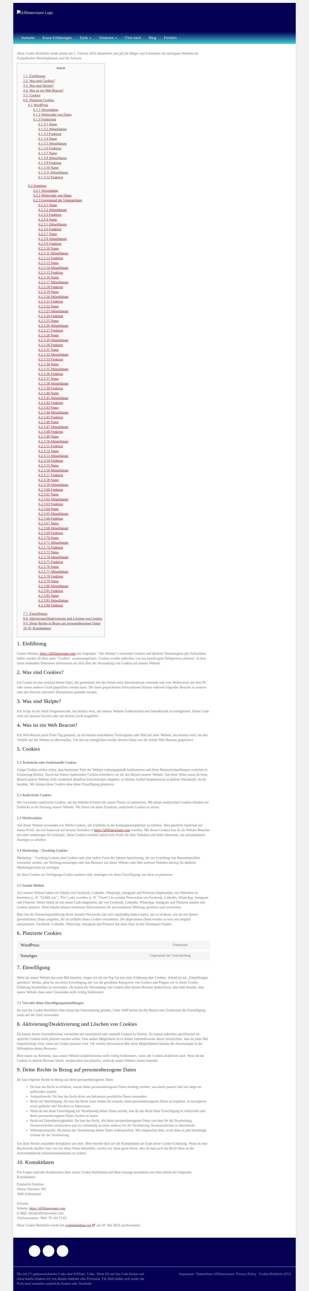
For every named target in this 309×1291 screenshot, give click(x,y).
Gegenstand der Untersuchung (57, 200)
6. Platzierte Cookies (38, 100)
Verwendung (45, 110)
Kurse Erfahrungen (57, 38)
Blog (152, 38)
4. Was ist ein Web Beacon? (43, 90)
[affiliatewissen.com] (60, 17)
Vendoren (107, 38)
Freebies (170, 38)
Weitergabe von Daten (52, 114)
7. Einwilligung (35, 614)
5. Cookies (31, 95)
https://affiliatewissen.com (58, 653)
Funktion (49, 134)
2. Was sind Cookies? (39, 81)
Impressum (186, 1274)
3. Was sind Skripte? (38, 86)
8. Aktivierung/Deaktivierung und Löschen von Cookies (62, 618)
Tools (84, 38)
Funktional (44, 119)
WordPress (38, 105)
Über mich (133, 38)
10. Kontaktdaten (37, 628)
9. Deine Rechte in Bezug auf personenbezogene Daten (61, 623)
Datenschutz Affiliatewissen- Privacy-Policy (226, 1274)
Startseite (28, 38)
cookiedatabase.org (78, 1225)
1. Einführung (34, 76)
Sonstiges (37, 186)
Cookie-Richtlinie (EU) (275, 1274)
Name (47, 124)
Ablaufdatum (52, 129)
